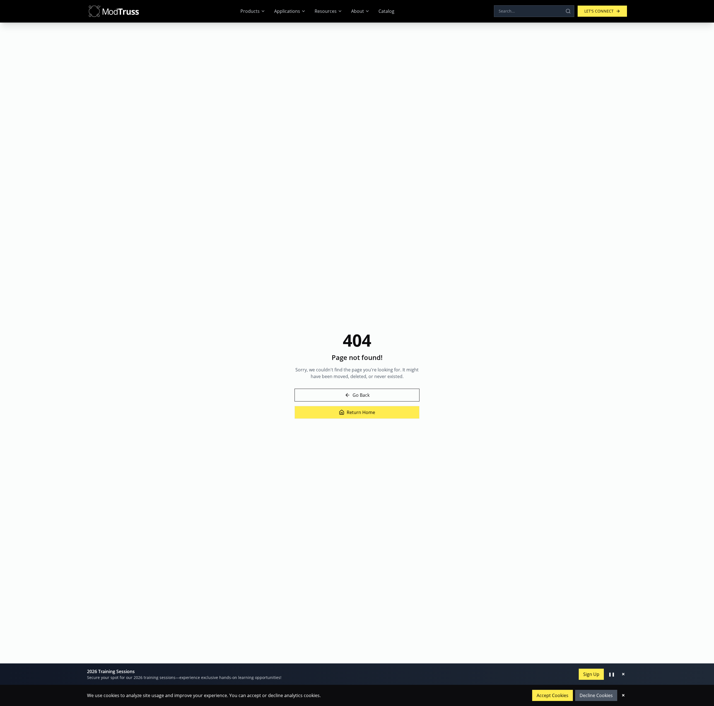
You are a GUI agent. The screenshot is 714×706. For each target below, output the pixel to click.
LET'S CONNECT (599, 11)
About (357, 11)
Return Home (361, 412)
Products (250, 11)
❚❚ (611, 674)
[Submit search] (568, 11)
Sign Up (591, 674)
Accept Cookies (552, 695)
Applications (287, 11)
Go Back (361, 395)
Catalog (386, 11)
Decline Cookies (596, 695)
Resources (326, 11)
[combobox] (534, 11)
